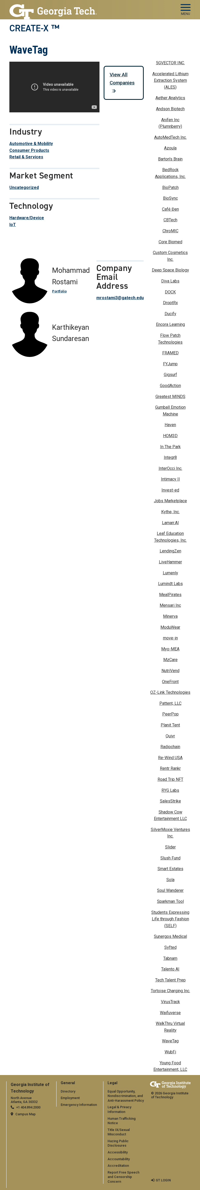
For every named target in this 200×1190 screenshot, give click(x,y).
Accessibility (118, 1152)
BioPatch (170, 187)
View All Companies (122, 79)
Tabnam (170, 958)
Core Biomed (170, 241)
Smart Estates (170, 868)
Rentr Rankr (170, 768)
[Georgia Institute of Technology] (53, 7)
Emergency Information (79, 1105)
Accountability (119, 1159)
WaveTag (170, 1040)
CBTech (170, 219)
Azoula (170, 148)
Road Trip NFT (170, 779)
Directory (68, 1091)
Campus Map (25, 1114)
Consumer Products (29, 150)
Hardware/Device (26, 217)
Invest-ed (170, 490)
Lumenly (170, 572)
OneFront (170, 681)
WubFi (170, 1051)
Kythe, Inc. (170, 511)
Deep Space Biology (170, 270)
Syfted (170, 947)
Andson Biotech (170, 108)
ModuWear (170, 627)
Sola (170, 879)
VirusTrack (170, 1001)
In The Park (170, 446)
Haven (170, 424)
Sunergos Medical (170, 936)
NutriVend (170, 670)
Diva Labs (170, 281)
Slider (170, 847)
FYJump (170, 363)
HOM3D (170, 435)
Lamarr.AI (170, 522)
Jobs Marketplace (170, 500)
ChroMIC (170, 230)
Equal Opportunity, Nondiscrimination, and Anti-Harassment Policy (126, 1095)
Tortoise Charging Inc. (170, 990)
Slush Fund (170, 858)
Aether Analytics (170, 97)
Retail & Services (26, 156)
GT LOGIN (163, 1180)
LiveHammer (170, 561)
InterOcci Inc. (170, 468)
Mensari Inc (170, 605)
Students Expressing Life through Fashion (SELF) (170, 919)
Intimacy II (170, 479)
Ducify (170, 313)
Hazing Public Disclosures (118, 1143)
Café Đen (170, 209)
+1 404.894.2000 (28, 1107)
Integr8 (170, 457)
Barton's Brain (170, 159)
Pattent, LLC (170, 703)
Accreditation (118, 1166)
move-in (170, 638)
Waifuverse (170, 1012)
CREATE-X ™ (34, 28)
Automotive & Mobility (31, 143)
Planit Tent (170, 725)
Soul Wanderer (170, 890)
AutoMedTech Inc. (170, 137)
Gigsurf (170, 374)
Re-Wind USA (170, 757)
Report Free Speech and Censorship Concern (123, 1176)
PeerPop (170, 714)
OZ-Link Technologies (170, 692)
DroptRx (170, 302)
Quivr (170, 735)
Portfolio (59, 291)
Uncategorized (24, 187)
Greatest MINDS (170, 396)
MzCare (170, 659)
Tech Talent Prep (170, 980)
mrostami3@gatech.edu (120, 297)
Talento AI (170, 969)
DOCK (170, 292)
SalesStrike (170, 801)
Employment (70, 1098)
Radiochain (170, 746)
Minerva (170, 616)
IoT (12, 224)
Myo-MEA (170, 648)
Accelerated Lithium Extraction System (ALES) (170, 80)
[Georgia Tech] (170, 1085)
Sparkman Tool (170, 901)
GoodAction (170, 385)
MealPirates (170, 594)
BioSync (170, 198)
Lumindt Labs (170, 583)
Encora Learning (170, 324)
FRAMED (170, 352)
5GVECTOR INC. (170, 62)
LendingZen (170, 550)
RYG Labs (170, 790)
